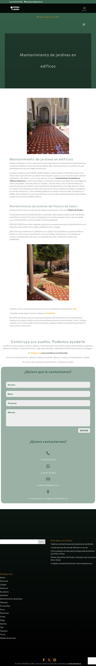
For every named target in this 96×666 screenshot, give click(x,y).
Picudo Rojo (5, 606)
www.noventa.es (74, 664)
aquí (74, 309)
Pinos (2, 609)
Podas (2, 616)
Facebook (50, 313)
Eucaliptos (4, 592)
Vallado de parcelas (8, 638)
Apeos (2, 577)
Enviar (84, 430)
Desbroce (4, 588)
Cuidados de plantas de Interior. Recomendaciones (71, 563)
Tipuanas (3, 631)
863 (53, 459)
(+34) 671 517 (46, 459)
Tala (1, 627)
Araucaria (4, 581)
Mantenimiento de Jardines (11, 599)
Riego (2, 620)
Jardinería (4, 595)
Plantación (4, 613)
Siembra (3, 624)
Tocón (2, 634)
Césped (3, 584)
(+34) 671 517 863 (16, 2)
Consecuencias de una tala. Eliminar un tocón (69, 547)
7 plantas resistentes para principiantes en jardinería (72, 544)
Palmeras (4, 602)
